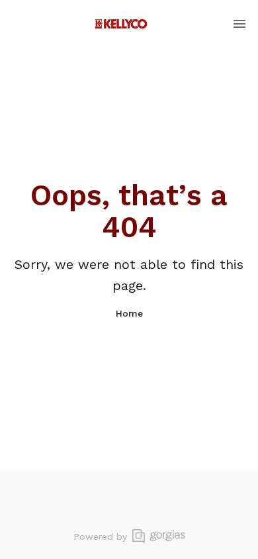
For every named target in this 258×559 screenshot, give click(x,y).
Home (129, 313)
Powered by (100, 536)
